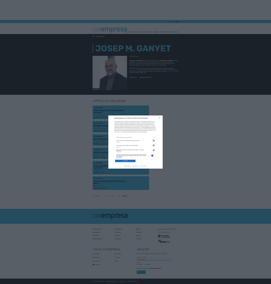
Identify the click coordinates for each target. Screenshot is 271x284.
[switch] (153, 140)
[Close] (160, 118)
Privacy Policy (143, 165)
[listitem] (135, 137)
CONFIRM (125, 160)
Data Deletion (127, 165)
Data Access (135, 165)
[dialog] (135, 142)
